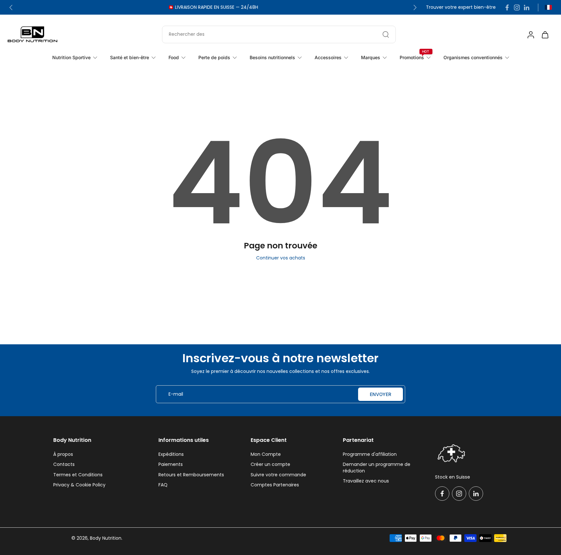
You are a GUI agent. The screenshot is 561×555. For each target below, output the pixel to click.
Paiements (170, 464)
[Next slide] (415, 7)
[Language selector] (548, 7)
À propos (63, 454)
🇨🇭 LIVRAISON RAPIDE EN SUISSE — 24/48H (213, 7)
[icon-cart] (545, 34)
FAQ (163, 485)
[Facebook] (507, 7)
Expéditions (171, 454)
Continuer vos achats (280, 258)
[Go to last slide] (11, 7)
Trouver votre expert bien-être (461, 7)
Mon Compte (266, 454)
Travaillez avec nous (366, 481)
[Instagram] (517, 7)
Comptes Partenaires (275, 485)
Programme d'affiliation (370, 454)
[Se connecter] (530, 34)
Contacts (64, 464)
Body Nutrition (105, 538)
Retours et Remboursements (191, 475)
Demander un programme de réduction (376, 467)
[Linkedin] (526, 7)
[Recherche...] (385, 34)
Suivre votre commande (278, 475)
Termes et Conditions (78, 475)
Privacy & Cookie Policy (79, 485)
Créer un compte (270, 464)
